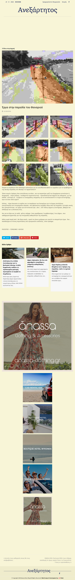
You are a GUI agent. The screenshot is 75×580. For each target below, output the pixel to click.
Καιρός (64, 2)
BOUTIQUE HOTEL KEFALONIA (38, 419)
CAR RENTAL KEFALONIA (37, 388)
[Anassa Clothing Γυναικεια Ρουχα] (37, 371)
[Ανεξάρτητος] (37, 10)
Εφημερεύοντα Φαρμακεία (51, 2)
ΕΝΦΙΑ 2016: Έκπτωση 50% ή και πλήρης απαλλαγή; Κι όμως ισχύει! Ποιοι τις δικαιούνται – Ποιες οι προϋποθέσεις (55, 560)
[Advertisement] (37, 32)
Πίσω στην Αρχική (9, 48)
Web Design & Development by (52, 578)
